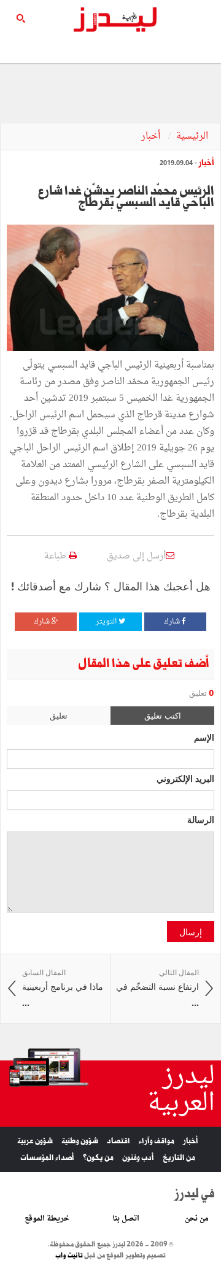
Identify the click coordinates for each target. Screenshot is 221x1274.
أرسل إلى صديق (136, 556)
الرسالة (200, 819)
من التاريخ (179, 1157)
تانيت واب (69, 1255)
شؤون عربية (35, 1141)
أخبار (152, 136)
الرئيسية (192, 136)
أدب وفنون (138, 1157)
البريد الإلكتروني (185, 778)
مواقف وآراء (156, 1141)
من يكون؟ (98, 1157)
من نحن (197, 1219)
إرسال (190, 931)
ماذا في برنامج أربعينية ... (62, 988)
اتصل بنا (125, 1219)
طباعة (56, 556)
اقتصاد (118, 1141)
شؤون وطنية (79, 1141)
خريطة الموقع (47, 1219)
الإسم (204, 737)
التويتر (107, 621)
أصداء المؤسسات (47, 1157)
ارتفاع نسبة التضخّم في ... (157, 988)
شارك (173, 621)
